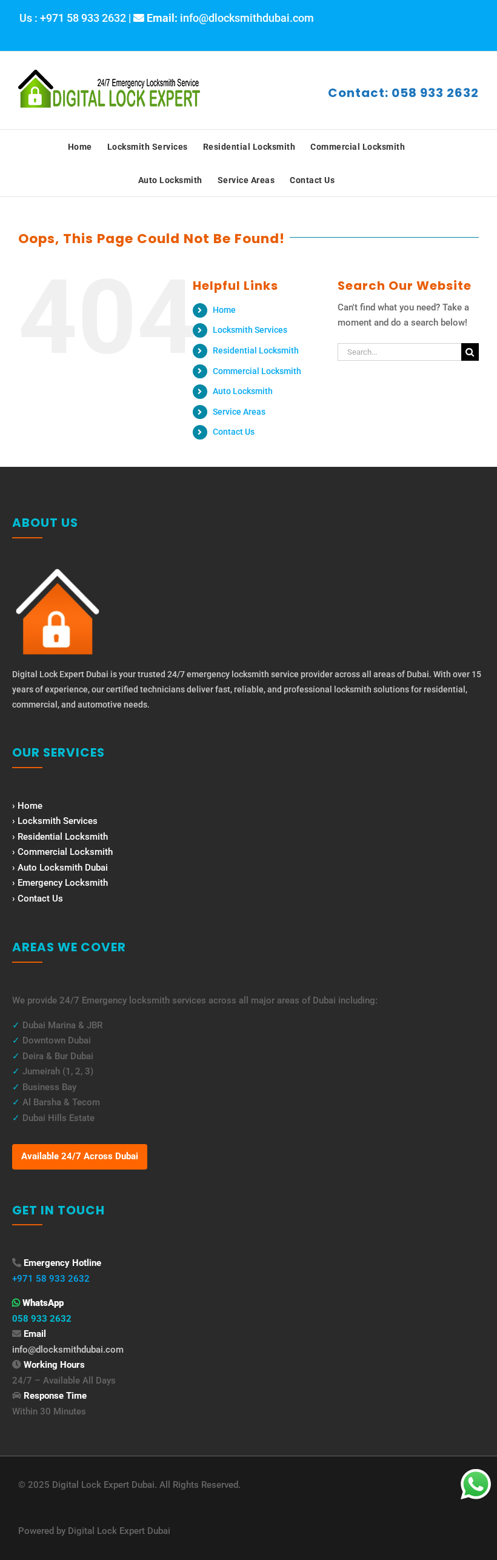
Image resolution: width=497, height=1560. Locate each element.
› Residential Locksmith (60, 836)
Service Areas (239, 412)
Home (224, 310)
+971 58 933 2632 (51, 1278)
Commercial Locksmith (257, 371)
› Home (27, 805)
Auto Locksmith (243, 391)
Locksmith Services (250, 330)
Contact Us (234, 432)
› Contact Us (37, 898)
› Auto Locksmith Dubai (60, 867)
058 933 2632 (42, 1318)
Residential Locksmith (256, 350)
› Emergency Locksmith (60, 882)
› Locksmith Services (55, 820)
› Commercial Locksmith (62, 851)
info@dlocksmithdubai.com (68, 1349)
